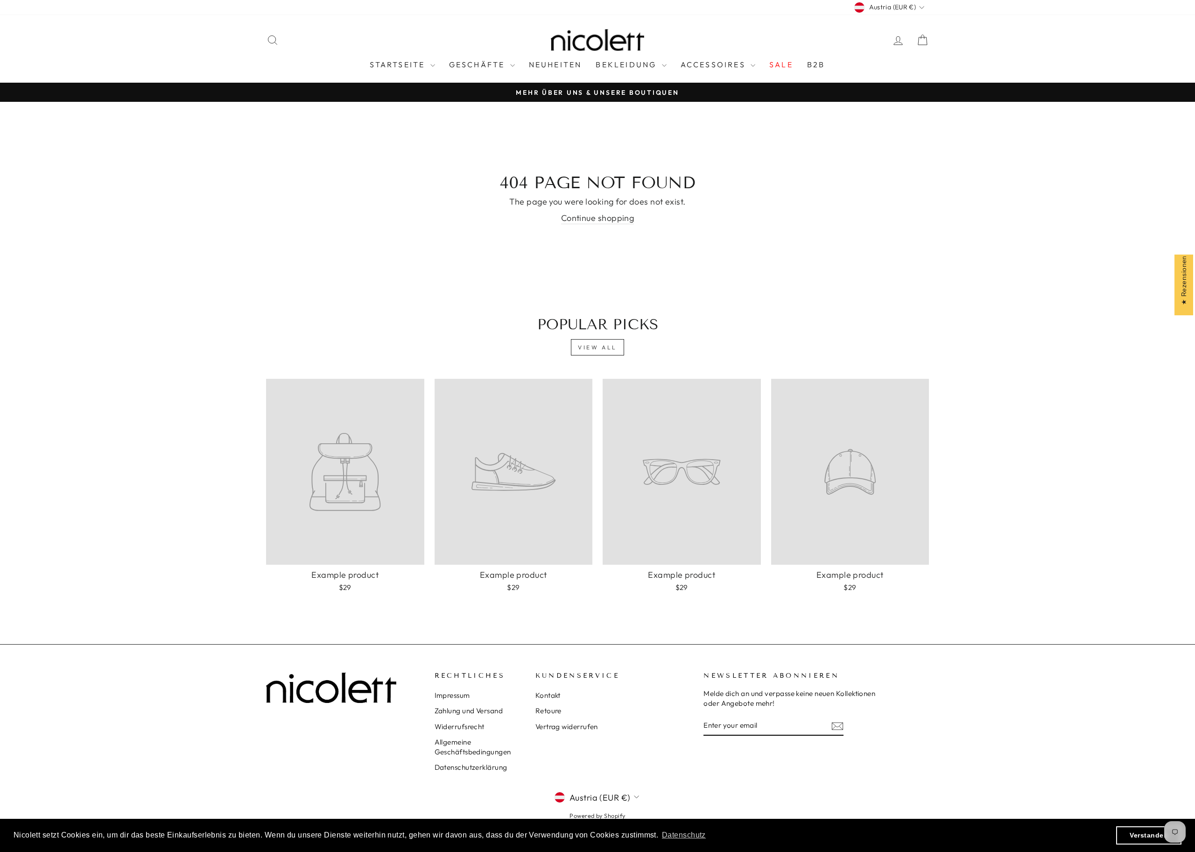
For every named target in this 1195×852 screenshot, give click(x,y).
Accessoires (714, 64)
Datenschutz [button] (684, 835)
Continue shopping (597, 218)
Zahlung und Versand (469, 710)
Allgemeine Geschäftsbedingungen (473, 747)
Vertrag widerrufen (566, 726)
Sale (781, 64)
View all (597, 347)
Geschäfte (478, 64)
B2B (816, 64)
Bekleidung (627, 64)
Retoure (548, 710)
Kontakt (548, 695)
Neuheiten (555, 64)
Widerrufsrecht (460, 726)
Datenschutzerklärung (471, 767)
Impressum (452, 695)
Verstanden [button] (1149, 835)
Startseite (399, 64)
